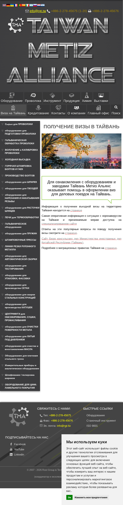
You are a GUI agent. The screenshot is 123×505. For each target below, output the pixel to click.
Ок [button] (69, 497)
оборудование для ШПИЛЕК (21, 182)
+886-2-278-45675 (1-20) (69, 11)
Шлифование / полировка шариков (19, 376)
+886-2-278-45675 (60, 415)
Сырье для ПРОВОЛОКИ (19, 124)
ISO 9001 (92, 425)
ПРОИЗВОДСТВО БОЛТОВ (20, 175)
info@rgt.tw (38, 11)
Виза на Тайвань (13, 113)
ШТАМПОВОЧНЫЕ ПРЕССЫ (20, 240)
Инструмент (52, 101)
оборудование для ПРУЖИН (21, 233)
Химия (87, 101)
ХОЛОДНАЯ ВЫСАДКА (17, 159)
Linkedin (18, 454)
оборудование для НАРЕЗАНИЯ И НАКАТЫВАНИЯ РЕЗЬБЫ (22, 198)
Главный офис (98, 113)
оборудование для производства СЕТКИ (17, 286)
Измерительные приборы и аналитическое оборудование (22, 367)
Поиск (116, 113)
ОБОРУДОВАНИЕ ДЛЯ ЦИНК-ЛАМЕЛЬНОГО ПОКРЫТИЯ (21, 386)
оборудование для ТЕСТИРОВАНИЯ (15, 267)
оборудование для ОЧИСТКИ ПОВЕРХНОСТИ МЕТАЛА (21, 328)
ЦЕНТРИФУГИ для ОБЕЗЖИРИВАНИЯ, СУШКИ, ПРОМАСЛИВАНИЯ (20, 317)
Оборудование (12, 101)
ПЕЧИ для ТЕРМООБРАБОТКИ (22, 217)
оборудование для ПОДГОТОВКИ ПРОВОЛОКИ (20, 132)
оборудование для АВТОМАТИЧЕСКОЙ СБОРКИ (21, 257)
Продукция (72, 101)
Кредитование (38, 113)
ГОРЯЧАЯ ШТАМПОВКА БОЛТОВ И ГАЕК (18, 167)
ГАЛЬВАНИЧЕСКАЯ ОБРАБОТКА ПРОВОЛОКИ (19, 142)
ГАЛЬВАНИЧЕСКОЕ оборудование (15, 225)
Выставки (101, 101)
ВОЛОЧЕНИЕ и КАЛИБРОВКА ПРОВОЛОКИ (21, 151)
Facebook (19, 444)
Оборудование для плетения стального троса (21, 357)
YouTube (18, 449)
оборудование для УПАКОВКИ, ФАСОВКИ (17, 277)
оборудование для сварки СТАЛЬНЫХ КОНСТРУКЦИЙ (20, 296)
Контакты (58, 113)
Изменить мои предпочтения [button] (91, 497)
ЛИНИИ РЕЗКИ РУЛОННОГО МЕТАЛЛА (20, 248)
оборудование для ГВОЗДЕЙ (21, 188)
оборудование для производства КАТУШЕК (19, 306)
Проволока (33, 101)
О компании (76, 113)
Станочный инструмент (101, 420)
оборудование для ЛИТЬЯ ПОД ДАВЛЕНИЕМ (20, 338)
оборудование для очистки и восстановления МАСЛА (21, 347)
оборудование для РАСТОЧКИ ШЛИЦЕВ (22, 209)
